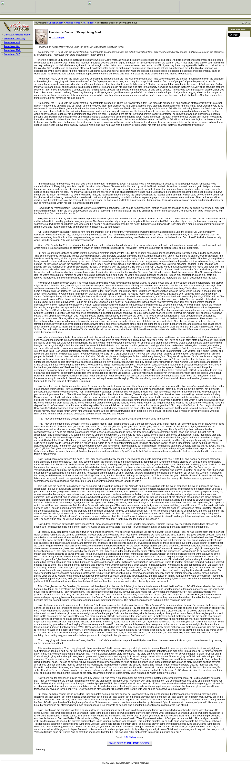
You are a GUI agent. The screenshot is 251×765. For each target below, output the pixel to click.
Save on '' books (129, 743)
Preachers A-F (12, 42)
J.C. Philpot (88, 23)
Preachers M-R (12, 50)
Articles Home (72, 23)
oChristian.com (55, 23)
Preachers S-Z (12, 54)
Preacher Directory (14, 38)
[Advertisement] (125, 16)
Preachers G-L (12, 46)
